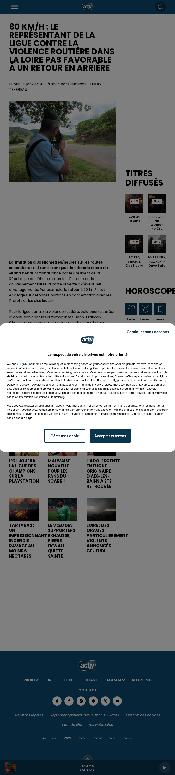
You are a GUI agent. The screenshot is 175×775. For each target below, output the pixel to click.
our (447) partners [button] (28, 364)
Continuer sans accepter (148, 331)
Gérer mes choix (65, 435)
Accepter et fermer (110, 435)
